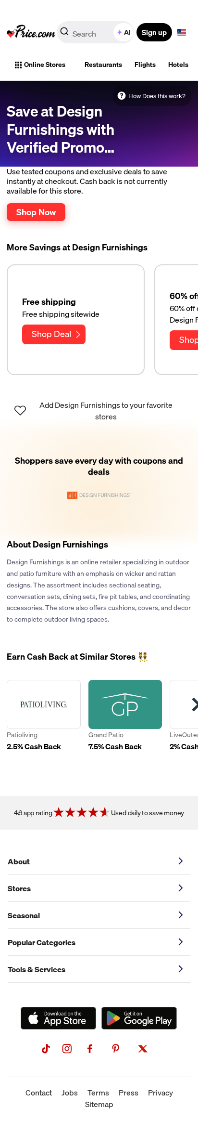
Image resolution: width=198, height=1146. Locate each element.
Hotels (178, 64)
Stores (19, 888)
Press (128, 1092)
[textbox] (181, 32)
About (19, 861)
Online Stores (44, 64)
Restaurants (103, 64)
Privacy (160, 1092)
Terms (98, 1092)
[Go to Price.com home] (31, 32)
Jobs (70, 1092)
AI (127, 32)
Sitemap (99, 1104)
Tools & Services (36, 969)
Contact (38, 1092)
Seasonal (24, 915)
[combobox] (96, 32)
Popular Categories (41, 942)
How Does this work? (157, 96)
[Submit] (64, 34)
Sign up (154, 32)
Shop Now (36, 212)
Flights (145, 64)
